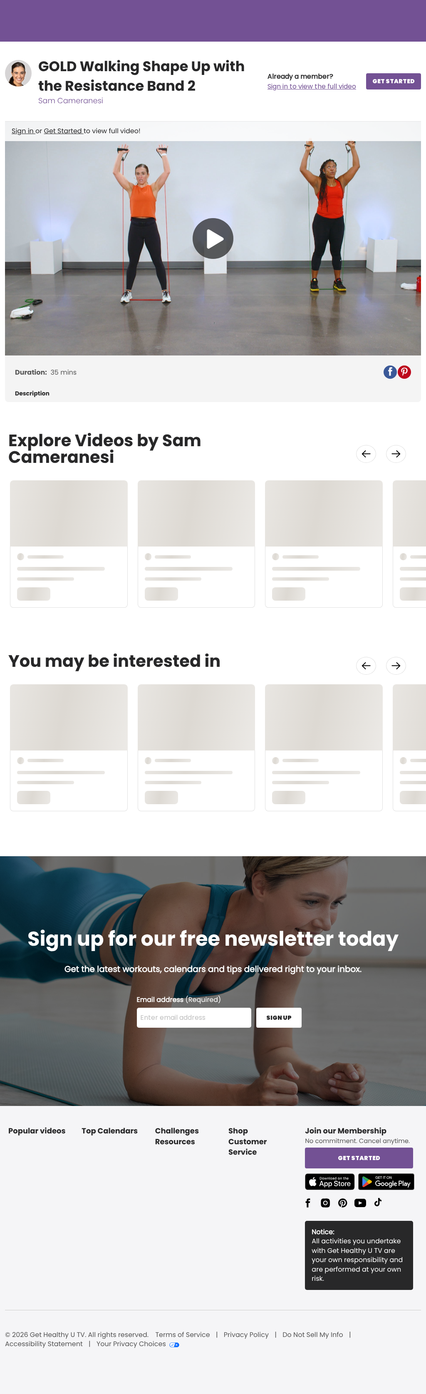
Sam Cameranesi (70, 101)
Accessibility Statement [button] (44, 1344)
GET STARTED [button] (393, 81)
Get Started (64, 131)
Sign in (23, 131)
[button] (311, 82)
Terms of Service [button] (182, 1334)
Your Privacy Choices (131, 1344)
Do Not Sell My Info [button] (312, 1334)
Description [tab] (32, 394)
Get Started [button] (359, 1158)
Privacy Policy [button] (246, 1334)
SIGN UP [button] (279, 1018)
